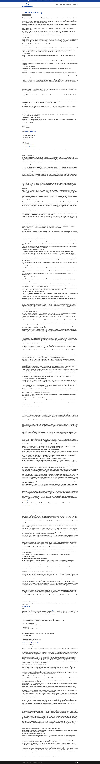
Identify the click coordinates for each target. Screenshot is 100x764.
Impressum (38, 762)
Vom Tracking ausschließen (26, 606)
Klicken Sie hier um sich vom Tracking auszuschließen (30, 642)
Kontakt (34, 762)
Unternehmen (68, 4)
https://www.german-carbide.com (30, 131)
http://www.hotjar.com (51, 610)
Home (57, 4)
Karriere (74, 4)
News (61, 4)
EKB (41, 762)
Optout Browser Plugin (25, 500)
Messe (64, 4)
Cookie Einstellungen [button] (26, 15)
